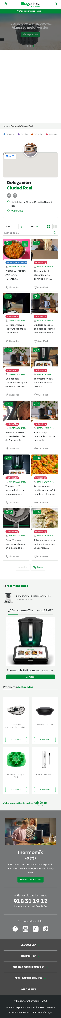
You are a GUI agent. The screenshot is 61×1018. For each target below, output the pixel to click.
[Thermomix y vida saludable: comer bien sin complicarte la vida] (44, 358)
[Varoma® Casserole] (45, 709)
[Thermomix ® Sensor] (45, 759)
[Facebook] (15, 928)
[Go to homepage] (30, 4)
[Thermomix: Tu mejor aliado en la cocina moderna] (16, 465)
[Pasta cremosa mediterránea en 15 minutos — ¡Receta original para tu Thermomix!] (44, 465)
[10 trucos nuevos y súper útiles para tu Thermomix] (16, 304)
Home (5, 126)
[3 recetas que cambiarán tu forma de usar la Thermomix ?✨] (44, 412)
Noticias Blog (40, 263)
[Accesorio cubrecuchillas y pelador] (16, 709)
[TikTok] (45, 928)
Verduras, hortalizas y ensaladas (20, 263)
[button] (55, 4)
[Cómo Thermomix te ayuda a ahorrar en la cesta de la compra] (16, 519)
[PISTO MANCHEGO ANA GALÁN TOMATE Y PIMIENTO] (16, 250)
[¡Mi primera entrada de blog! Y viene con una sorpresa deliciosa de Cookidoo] (44, 519)
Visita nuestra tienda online (29, 11)
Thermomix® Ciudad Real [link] (22, 126)
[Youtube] (25, 928)
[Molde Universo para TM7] (16, 759)
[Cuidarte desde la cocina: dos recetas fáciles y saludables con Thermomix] (44, 304)
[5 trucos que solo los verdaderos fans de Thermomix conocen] (16, 412)
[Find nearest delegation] (5, 4)
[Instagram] (35, 928)
